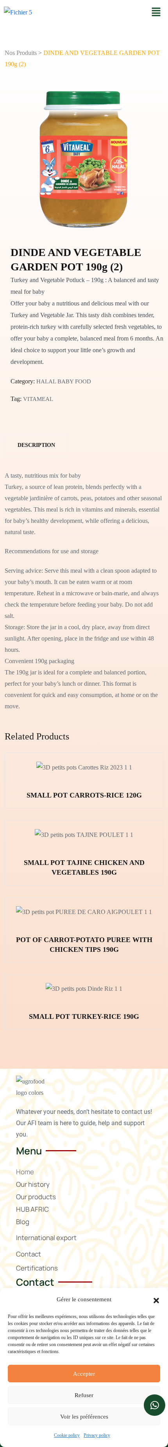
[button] (156, 1300)
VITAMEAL (38, 399)
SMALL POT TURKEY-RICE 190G (84, 1016)
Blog (22, 1221)
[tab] (36, 445)
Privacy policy (97, 1435)
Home (25, 1171)
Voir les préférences (84, 1416)
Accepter (84, 1374)
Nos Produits (21, 52)
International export (46, 1237)
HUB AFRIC (32, 1209)
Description (36, 445)
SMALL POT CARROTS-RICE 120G (84, 795)
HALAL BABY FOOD (63, 381)
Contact (28, 1253)
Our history (33, 1184)
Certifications (37, 1267)
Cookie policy (67, 1435)
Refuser (84, 1395)
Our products (36, 1196)
